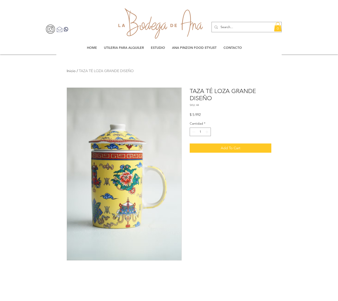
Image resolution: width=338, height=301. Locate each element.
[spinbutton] (200, 132)
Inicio (71, 71)
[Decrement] (193, 132)
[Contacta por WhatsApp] (66, 29)
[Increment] (207, 132)
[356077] (50, 29)
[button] (278, 27)
